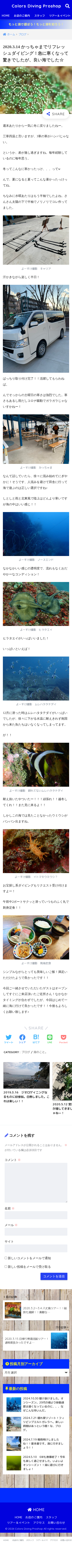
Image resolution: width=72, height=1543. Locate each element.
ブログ (26, 1052)
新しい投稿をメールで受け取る (29, 1266)
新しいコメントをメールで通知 (29, 1258)
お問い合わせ (56, 1523)
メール (11, 1225)
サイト (9, 1241)
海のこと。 (40, 1052)
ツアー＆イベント (18, 1523)
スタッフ (39, 15)
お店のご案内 (22, 15)
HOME (6, 15)
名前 (10, 1208)
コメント (13, 1160)
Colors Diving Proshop (36, 6)
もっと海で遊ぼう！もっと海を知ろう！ (36, 24)
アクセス (39, 1523)
